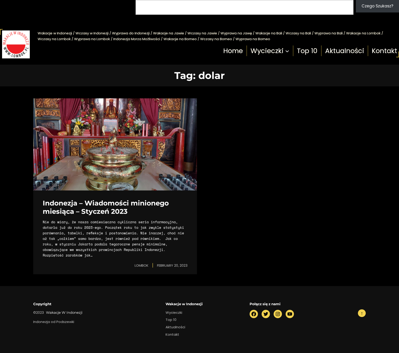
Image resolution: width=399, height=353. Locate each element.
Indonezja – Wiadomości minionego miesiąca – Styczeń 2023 (106, 207)
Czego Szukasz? (377, 6)
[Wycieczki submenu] (287, 51)
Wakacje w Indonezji (64, 312)
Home (233, 50)
